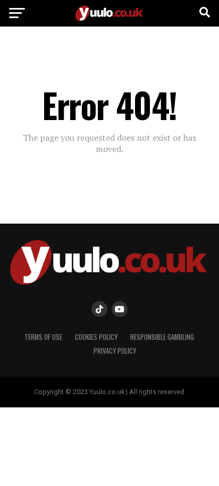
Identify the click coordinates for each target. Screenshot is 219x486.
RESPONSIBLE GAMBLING (162, 337)
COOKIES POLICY (96, 337)
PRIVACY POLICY (115, 351)
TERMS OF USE (43, 337)
